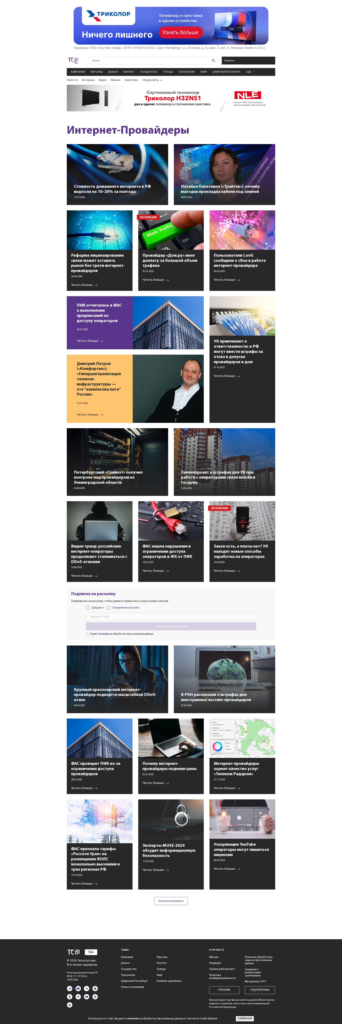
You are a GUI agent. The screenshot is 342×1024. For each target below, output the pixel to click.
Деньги (113, 72)
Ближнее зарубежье (169, 981)
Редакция (215, 963)
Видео (103, 80)
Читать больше (87, 341)
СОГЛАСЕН (245, 1018)
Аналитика (131, 80)
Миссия (213, 957)
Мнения (115, 80)
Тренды (168, 72)
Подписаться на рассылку (171, 626)
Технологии (187, 72)
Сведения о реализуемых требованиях (253, 972)
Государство (148, 72)
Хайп (203, 72)
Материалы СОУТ (255, 981)
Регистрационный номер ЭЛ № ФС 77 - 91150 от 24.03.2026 (82, 976)
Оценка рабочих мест (222, 969)
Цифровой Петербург (227, 72)
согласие (103, 633)
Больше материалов (171, 901)
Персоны (97, 72)
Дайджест (98, 607)
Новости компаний (132, 987)
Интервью (88, 80)
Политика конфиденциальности (222, 977)
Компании (78, 72)
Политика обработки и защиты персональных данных (259, 960)
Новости (72, 80)
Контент (128, 72)
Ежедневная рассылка (125, 607)
